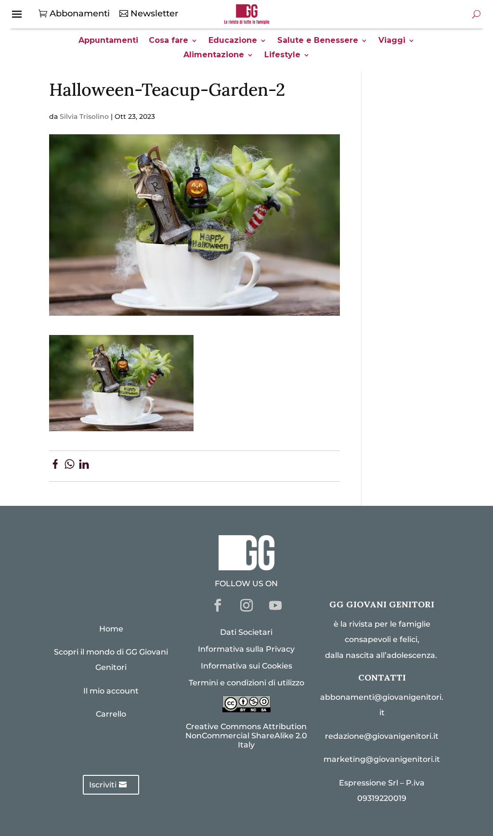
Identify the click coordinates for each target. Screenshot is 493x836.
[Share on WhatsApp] (70, 466)
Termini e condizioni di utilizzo (246, 682)
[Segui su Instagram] (246, 605)
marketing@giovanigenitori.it (382, 759)
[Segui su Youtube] (275, 605)
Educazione (232, 41)
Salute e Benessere (317, 41)
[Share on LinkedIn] (84, 466)
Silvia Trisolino (84, 116)
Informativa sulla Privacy (246, 649)
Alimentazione (213, 55)
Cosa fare (168, 41)
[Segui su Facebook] (217, 605)
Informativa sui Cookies (246, 665)
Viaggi (391, 41)
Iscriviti (103, 784)
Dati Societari (246, 632)
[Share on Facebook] (55, 466)
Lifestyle (282, 55)
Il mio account (111, 690)
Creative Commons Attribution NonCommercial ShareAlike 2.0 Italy (246, 735)
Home (111, 628)
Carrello (111, 714)
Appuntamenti (108, 41)
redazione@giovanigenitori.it (382, 736)
